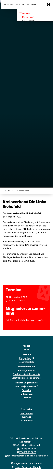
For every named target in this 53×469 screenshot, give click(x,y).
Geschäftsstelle (28, 21)
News (26, 349)
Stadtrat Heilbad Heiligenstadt (26, 377)
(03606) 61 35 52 (27, 448)
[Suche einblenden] (41, 4)
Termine (26, 397)
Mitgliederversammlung (25, 310)
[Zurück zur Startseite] (3, 190)
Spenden (26, 390)
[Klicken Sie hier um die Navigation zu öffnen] (48, 4)
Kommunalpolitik (26, 366)
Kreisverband (28, 17)
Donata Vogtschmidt (26, 382)
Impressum (26, 413)
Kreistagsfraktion (26, 370)
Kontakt (26, 416)
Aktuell (26, 345)
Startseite (26, 409)
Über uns (25, 13)
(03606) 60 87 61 (27, 452)
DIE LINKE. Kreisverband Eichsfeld (20, 4)
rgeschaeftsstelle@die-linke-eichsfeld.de (27, 455)
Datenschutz (26, 420)
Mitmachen (26, 394)
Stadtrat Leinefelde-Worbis (26, 374)
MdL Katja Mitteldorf (26, 386)
